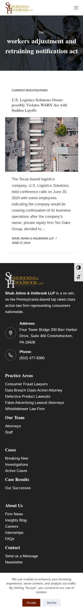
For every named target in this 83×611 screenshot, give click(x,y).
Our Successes (18, 488)
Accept (31, 602)
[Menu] (76, 8)
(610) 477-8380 (31, 358)
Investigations (16, 464)
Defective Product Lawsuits (27, 396)
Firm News (14, 514)
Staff (9, 432)
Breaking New (16, 458)
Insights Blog (16, 520)
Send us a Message (21, 556)
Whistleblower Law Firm (25, 409)
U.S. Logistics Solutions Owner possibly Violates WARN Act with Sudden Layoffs (39, 105)
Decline (51, 602)
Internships (14, 533)
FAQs (9, 539)
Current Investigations (30, 90)
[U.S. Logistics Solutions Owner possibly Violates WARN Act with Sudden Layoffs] (41, 144)
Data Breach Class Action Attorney (33, 390)
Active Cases (16, 471)
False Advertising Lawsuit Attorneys (34, 403)
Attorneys (13, 426)
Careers (11, 526)
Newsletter (14, 562)
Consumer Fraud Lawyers (26, 384)
